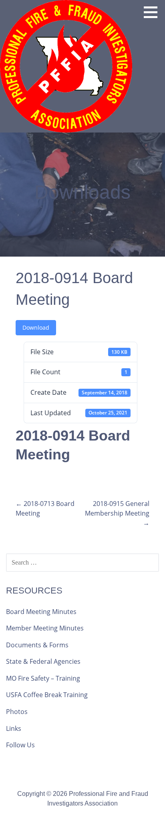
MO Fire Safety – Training (43, 678)
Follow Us (20, 744)
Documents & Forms (37, 645)
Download (35, 327)
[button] (153, 12)
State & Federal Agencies (43, 661)
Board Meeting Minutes (41, 611)
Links (13, 728)
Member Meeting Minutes (45, 628)
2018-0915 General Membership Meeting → (117, 513)
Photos (17, 711)
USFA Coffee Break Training (47, 694)
